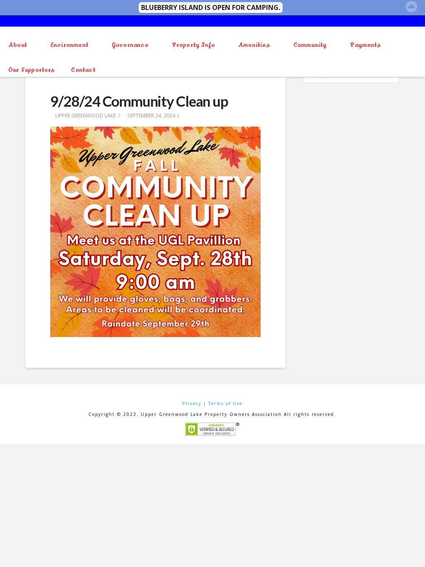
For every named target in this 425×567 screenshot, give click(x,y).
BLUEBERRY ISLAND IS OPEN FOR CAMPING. (210, 7)
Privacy (191, 403)
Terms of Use (225, 403)
